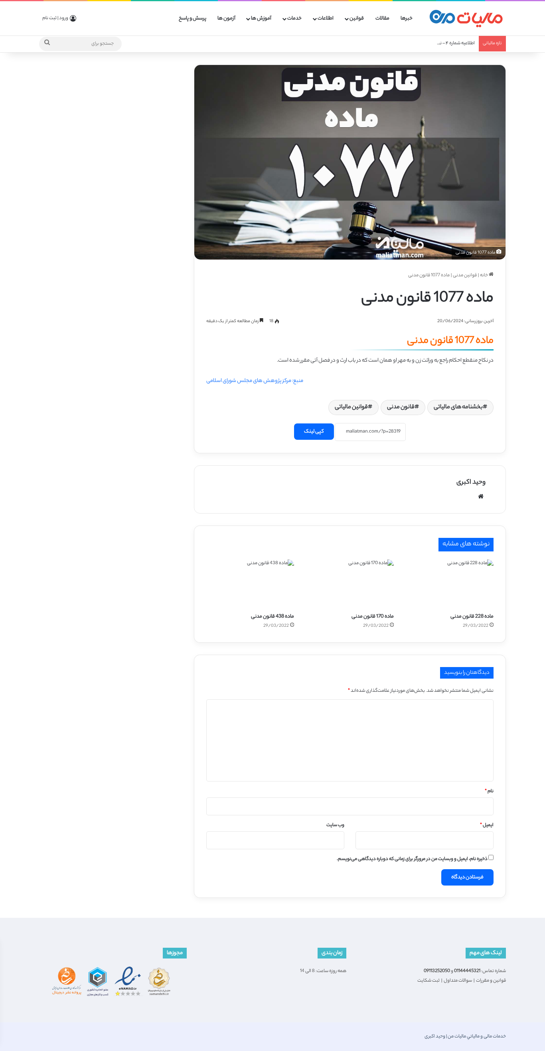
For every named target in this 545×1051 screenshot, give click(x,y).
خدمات (294, 18)
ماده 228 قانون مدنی (472, 616)
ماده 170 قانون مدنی (372, 616)
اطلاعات (326, 18)
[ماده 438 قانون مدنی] (250, 584)
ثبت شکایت (428, 981)
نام (489, 791)
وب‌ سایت (335, 825)
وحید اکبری (471, 482)
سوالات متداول (458, 981)
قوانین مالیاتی (351, 407)
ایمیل (487, 825)
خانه (484, 275)
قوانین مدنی (465, 275)
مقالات (382, 18)
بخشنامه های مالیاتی (458, 407)
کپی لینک (314, 431)
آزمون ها (226, 18)
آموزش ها (261, 18)
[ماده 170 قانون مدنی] (350, 584)
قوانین (357, 18)
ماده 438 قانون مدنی (272, 616)
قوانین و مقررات (491, 981)
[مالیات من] (466, 19)
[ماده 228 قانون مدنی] (450, 584)
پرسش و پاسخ (192, 18)
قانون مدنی (401, 407)
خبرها (407, 18)
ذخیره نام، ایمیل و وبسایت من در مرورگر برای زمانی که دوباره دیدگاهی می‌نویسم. (412, 859)
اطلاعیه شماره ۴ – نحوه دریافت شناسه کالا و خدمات (427, 43)
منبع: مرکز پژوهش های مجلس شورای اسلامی (254, 381)
